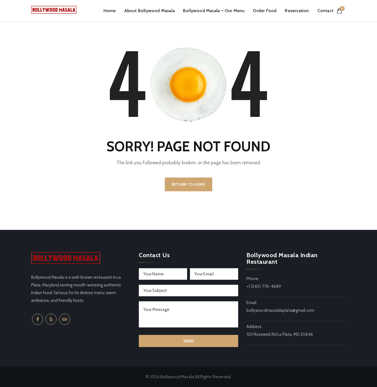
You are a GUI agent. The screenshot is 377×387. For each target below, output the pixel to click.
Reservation (297, 10)
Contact (325, 10)
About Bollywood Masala (149, 10)
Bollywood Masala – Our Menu (214, 10)
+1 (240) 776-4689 (263, 286)
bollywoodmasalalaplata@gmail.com (280, 310)
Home (109, 10)
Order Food (265, 10)
